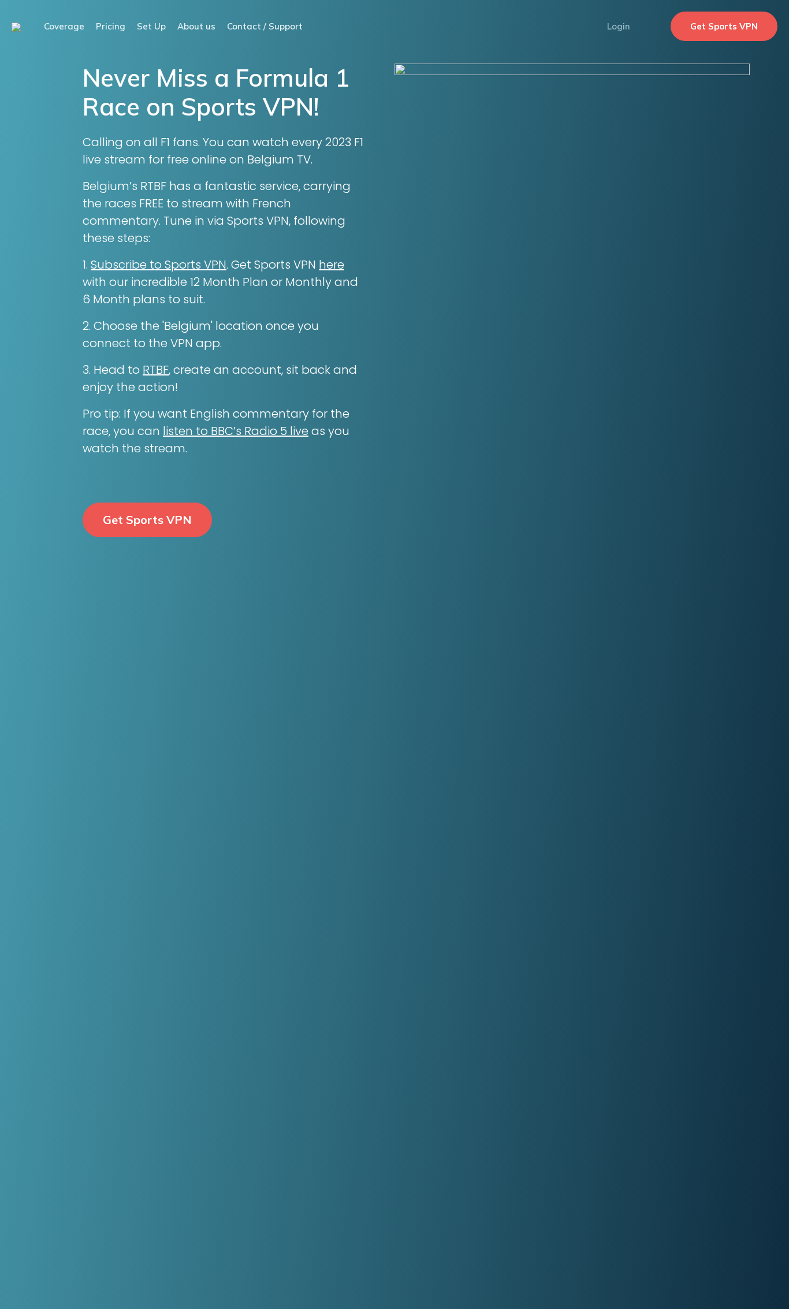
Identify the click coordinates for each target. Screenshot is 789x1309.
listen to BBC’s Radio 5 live (235, 431)
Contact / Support (265, 26)
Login (618, 26)
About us (196, 26)
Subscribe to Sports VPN (158, 264)
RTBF (156, 370)
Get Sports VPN (724, 26)
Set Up (151, 26)
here (331, 264)
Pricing (110, 26)
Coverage (64, 26)
